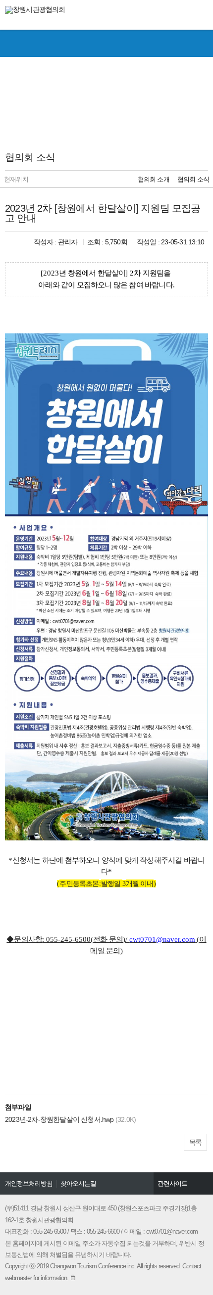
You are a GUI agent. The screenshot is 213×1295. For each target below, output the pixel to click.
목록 (195, 1142)
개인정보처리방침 (29, 1183)
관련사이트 (172, 1183)
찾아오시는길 (78, 1183)
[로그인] (73, 1278)
